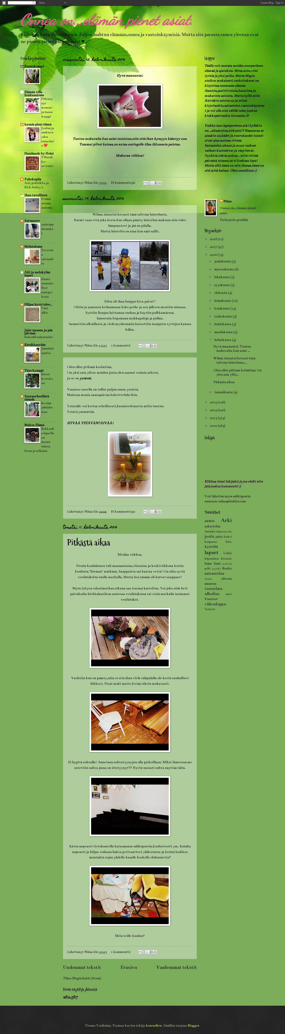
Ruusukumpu (34, 66)
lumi (217, 563)
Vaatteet (211, 599)
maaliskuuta (223, 332)
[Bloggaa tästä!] (149, 183)
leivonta (226, 558)
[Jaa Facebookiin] (156, 183)
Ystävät (210, 609)
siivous (226, 579)
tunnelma (213, 588)
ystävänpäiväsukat (47, 228)
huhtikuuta (223, 324)
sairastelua (214, 573)
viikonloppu (215, 604)
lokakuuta (222, 277)
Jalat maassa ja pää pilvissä (38, 331)
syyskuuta (222, 285)
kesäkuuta (222, 308)
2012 (214, 426)
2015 (214, 402)
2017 (214, 247)
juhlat (219, 536)
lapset (211, 552)
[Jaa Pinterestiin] (160, 183)
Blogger (193, 1026)
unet (229, 594)
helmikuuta (223, 340)
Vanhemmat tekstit (176, 967)
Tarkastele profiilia (234, 220)
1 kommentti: (121, 345)
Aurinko (210, 531)
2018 (214, 239)
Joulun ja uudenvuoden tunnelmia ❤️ (47, 136)
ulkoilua (212, 593)
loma (208, 563)
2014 (214, 410)
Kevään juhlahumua (46, 407)
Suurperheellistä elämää (36, 397)
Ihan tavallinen (35, 195)
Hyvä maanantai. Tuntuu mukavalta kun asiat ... (232, 348)
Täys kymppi (33, 370)
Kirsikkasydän (35, 345)
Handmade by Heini (39, 153)
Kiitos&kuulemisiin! (38, 337)
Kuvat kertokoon (47, 378)
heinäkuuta (223, 301)
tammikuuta (223, 392)
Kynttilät (211, 547)
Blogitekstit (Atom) (86, 978)
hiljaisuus (221, 531)
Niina (228, 201)
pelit (208, 568)
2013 (214, 418)
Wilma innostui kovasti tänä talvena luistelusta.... (234, 360)
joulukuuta (223, 261)
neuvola (227, 563)
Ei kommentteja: (123, 183)
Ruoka (227, 568)
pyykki (216, 568)
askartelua (212, 526)
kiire (229, 541)
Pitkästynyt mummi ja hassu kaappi (47, 107)
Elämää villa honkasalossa (34, 93)
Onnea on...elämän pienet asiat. (106, 19)
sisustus (210, 584)
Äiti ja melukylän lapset (37, 273)
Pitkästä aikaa (88, 542)
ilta (230, 531)
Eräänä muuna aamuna (46, 203)
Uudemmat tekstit (82, 967)
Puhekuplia (32, 179)
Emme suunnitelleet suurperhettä (47, 287)
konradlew (154, 1026)
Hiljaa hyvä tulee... (38, 304)
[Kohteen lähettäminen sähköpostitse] (145, 183)
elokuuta (221, 293)
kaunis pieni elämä (37, 124)
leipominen (212, 558)
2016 (214, 255)
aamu (209, 520)
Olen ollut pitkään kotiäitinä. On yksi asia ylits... (237, 372)
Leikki (227, 553)
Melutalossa (33, 246)
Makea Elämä (34, 425)
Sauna (208, 578)
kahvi (228, 536)
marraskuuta (224, 269)
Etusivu (128, 967)
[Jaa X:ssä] (152, 183)
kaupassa (211, 541)
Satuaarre (32, 221)
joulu (209, 536)
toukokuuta (223, 316)
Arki (226, 520)
